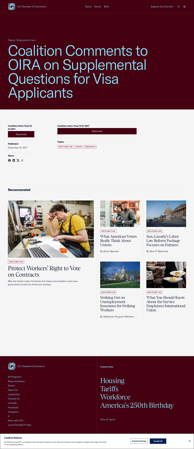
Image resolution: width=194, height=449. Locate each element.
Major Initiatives (16, 381)
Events (97, 6)
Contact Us (14, 398)
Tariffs (109, 389)
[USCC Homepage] (26, 366)
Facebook (13, 407)
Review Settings (139, 441)
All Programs (14, 376)
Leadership (14, 394)
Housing (112, 381)
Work (106, 6)
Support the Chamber (162, 6)
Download (21, 134)
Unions (79, 147)
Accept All (158, 441)
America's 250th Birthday (137, 405)
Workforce (115, 397)
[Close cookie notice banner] (190, 441)
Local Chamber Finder (19, 424)
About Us (13, 389)
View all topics (107, 419)
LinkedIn (12, 402)
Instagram (13, 411)
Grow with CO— (16, 420)
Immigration (90, 147)
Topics (88, 6)
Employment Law (26, 40)
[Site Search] (178, 6)
